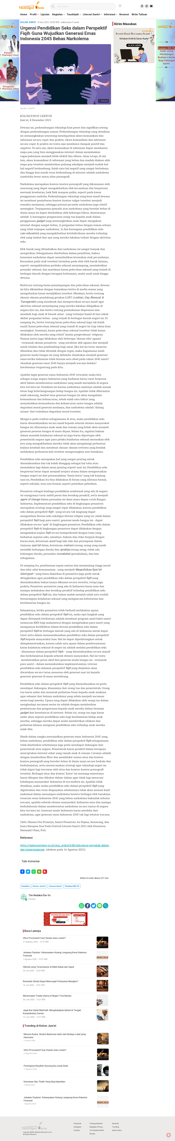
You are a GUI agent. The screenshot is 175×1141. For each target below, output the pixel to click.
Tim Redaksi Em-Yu (39, 895)
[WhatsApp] (33, 871)
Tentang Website (96, 1123)
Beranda (115, 1123)
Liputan (45, 14)
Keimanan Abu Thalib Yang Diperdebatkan (44, 1081)
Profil (33, 14)
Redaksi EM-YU (72, 886)
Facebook (77, 1123)
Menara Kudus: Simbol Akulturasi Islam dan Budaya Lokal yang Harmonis (55, 1036)
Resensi (124, 14)
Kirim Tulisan (139, 14)
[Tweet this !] (28, 871)
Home (23, 14)
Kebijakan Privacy (96, 1127)
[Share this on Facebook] (22, 871)
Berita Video (117, 1130)
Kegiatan (57, 14)
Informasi (109, 14)
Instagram (77, 1127)
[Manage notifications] (168, 1135)
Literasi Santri (91, 14)
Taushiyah (73, 14)
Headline (25, 886)
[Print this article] (39, 871)
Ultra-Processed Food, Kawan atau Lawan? (45, 1050)
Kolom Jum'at (39, 886)
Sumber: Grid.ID (27, 108)
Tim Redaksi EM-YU (97, 1130)
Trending (115, 1127)
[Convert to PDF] (45, 871)
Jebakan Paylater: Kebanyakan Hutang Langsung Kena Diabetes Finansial (55, 1099)
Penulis (92, 1134)
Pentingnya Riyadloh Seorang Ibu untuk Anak (46, 1066)
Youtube (77, 1130)
